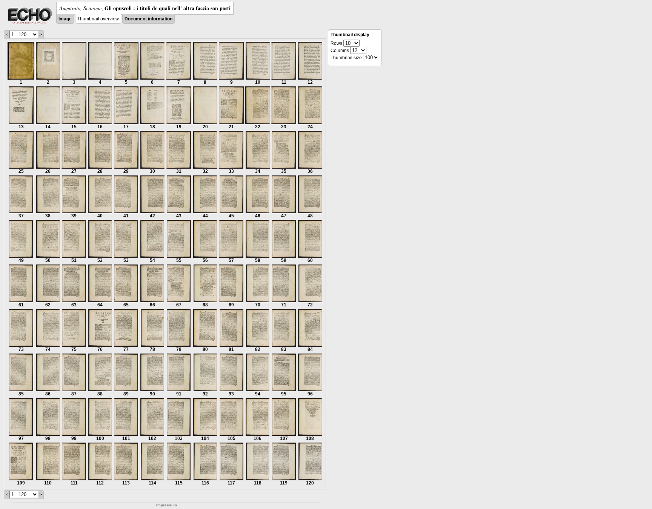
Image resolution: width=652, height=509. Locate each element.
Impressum (166, 505)
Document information (148, 19)
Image (65, 19)
